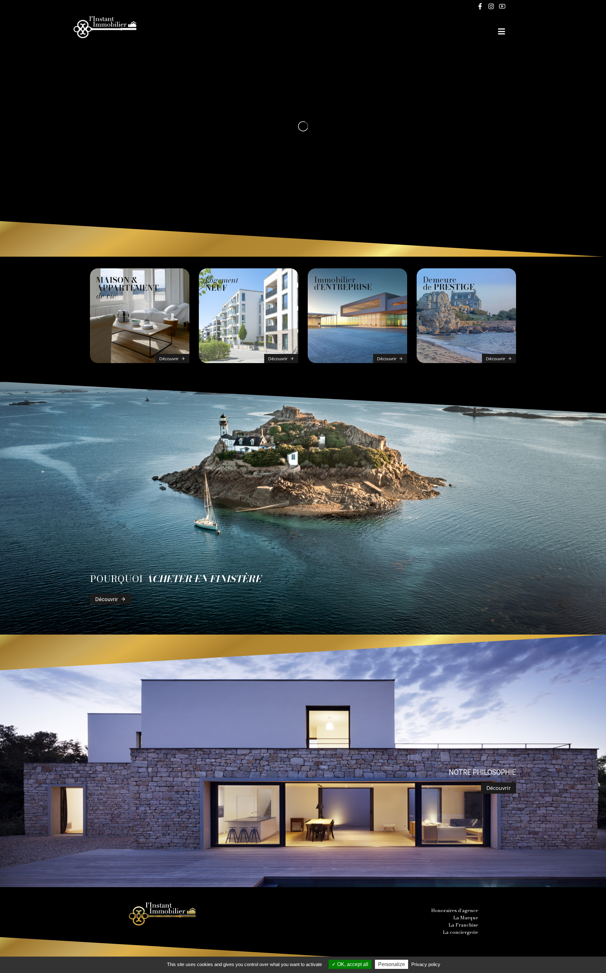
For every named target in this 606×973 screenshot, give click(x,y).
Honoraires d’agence (454, 910)
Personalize (391, 964)
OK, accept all (352, 964)
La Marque (465, 917)
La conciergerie (460, 932)
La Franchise (463, 924)
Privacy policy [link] (425, 964)
